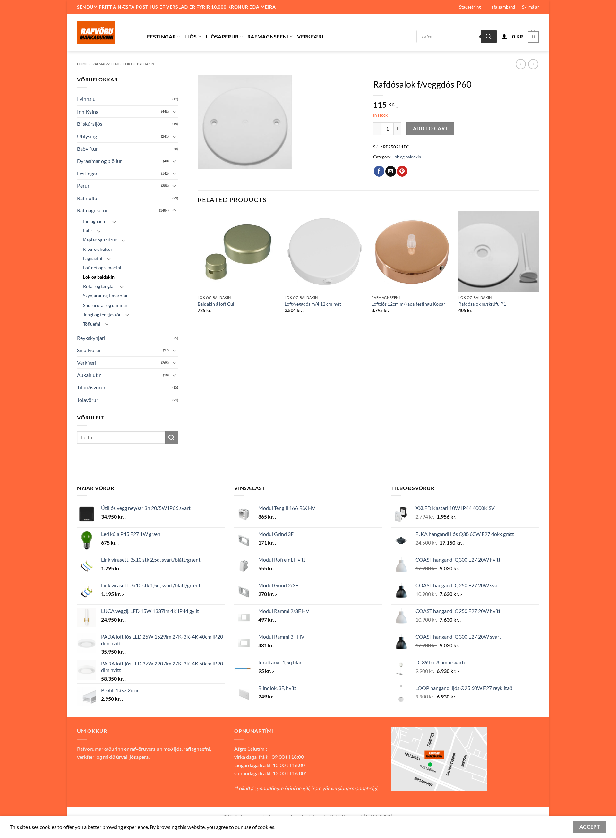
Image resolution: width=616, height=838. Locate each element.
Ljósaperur (222, 36)
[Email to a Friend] (390, 171)
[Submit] (171, 437)
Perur (83, 185)
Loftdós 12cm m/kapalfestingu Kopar (408, 304)
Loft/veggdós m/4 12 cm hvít (313, 304)
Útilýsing (87, 136)
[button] (504, 37)
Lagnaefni (92, 258)
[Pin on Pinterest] (402, 171)
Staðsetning (470, 7)
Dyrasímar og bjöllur (99, 161)
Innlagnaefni (95, 221)
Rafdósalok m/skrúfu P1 (482, 304)
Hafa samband (501, 7)
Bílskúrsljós (89, 124)
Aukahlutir (89, 375)
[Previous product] (533, 64)
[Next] (538, 268)
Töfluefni (91, 323)
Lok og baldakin (138, 64)
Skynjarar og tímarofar (105, 295)
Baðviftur (87, 149)
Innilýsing (87, 111)
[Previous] (198, 268)
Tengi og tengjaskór (102, 314)
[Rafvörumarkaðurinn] (107, 32)
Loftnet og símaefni (102, 267)
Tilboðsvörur (91, 387)
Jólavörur (87, 400)
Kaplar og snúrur (100, 239)
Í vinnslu (86, 99)
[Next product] (521, 64)
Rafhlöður (88, 198)
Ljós (190, 36)
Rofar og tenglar (99, 286)
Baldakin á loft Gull (216, 304)
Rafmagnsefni (267, 36)
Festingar (161, 36)
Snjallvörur (89, 350)
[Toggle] (174, 111)
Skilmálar (530, 7)
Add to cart (430, 128)
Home (82, 64)
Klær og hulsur (98, 249)
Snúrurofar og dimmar (105, 305)
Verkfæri (310, 36)
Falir (87, 230)
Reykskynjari (91, 338)
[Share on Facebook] (379, 171)
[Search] (489, 36)
